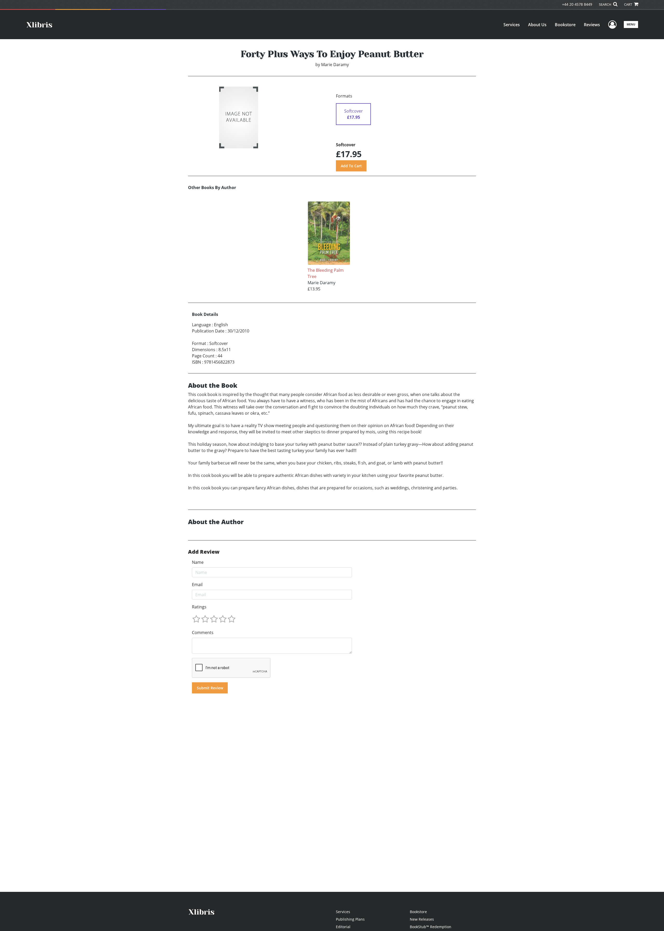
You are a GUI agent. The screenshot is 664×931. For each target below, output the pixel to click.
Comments (202, 632)
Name (198, 562)
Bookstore (565, 24)
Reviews (592, 24)
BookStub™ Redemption (430, 926)
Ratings (199, 607)
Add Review (203, 552)
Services (511, 24)
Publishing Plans (350, 919)
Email (197, 584)
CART (628, 4)
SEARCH (605, 4)
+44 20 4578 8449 (577, 4)
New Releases (422, 919)
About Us (537, 24)
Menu (631, 24)
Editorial (343, 926)
